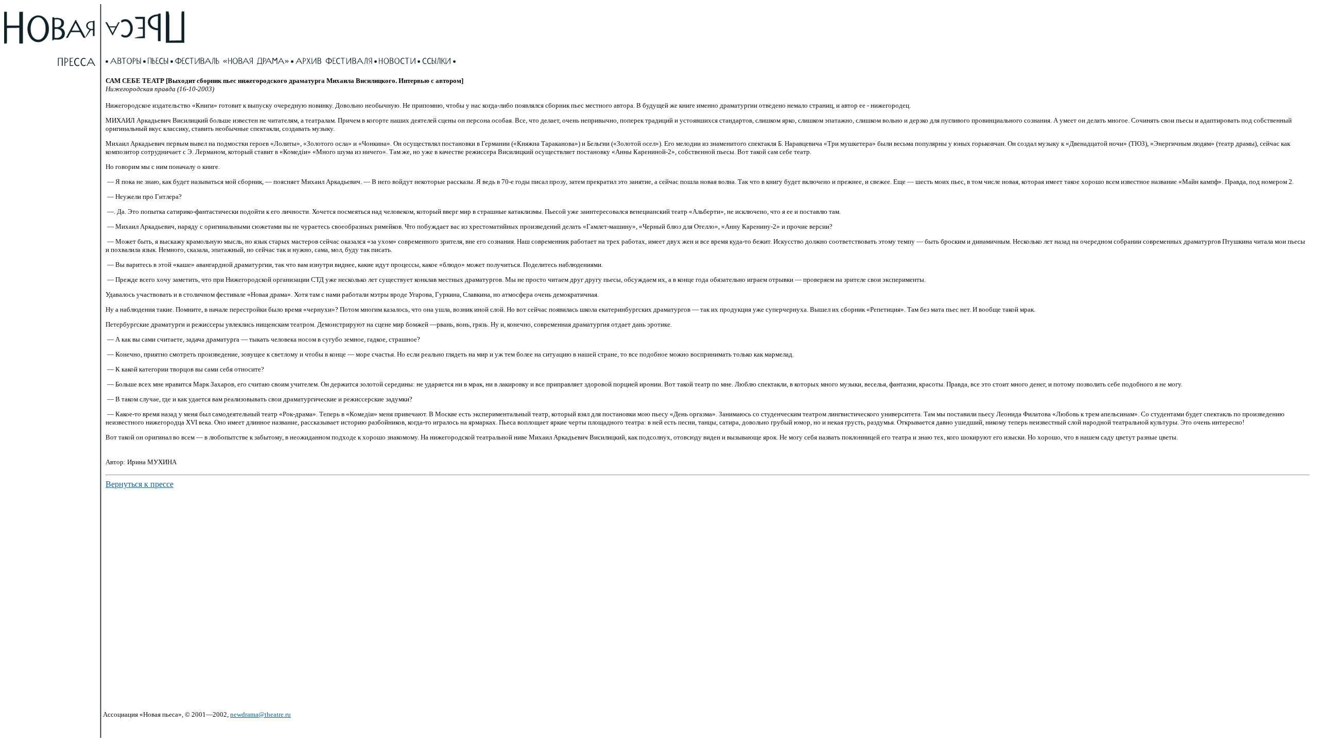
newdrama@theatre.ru (260, 714)
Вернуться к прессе (140, 484)
